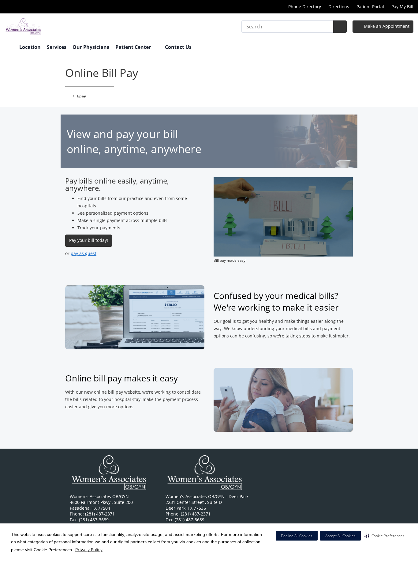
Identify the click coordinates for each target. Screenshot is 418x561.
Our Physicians (91, 47)
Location (30, 47)
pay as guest (83, 253)
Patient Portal (370, 6)
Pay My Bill (402, 6)
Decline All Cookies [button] (296, 535)
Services (56, 47)
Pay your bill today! (88, 240)
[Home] (9, 47)
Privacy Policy (89, 549)
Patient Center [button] (133, 47)
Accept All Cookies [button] (340, 535)
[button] (384, 536)
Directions (338, 6)
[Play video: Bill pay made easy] (283, 217)
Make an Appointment (386, 26)
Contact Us (178, 47)
